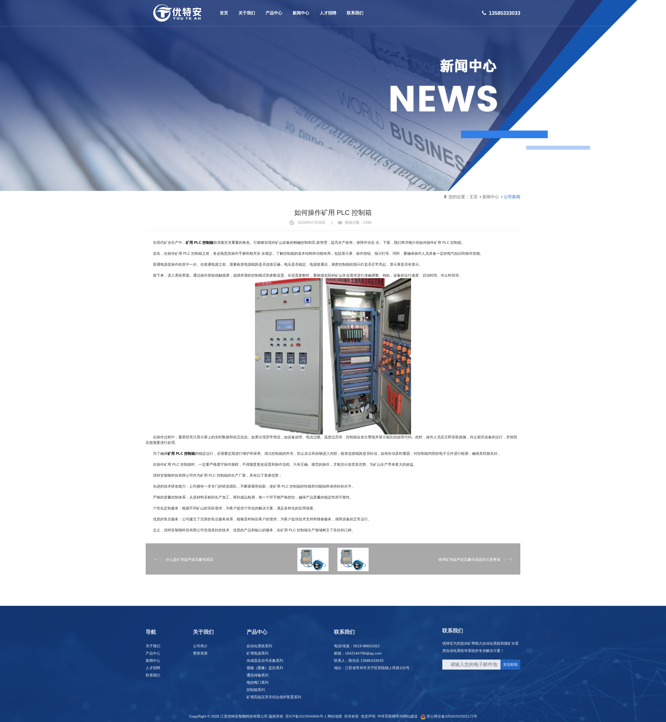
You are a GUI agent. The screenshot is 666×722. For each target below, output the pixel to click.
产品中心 (153, 653)
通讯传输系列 (257, 675)
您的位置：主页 (463, 197)
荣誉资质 (200, 653)
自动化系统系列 (259, 646)
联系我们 (153, 675)
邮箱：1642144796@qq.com (358, 653)
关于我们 (153, 646)
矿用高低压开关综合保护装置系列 (274, 697)
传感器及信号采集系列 (265, 660)
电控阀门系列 (257, 682)
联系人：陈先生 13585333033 (358, 660)
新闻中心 (490, 197)
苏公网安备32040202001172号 (452, 716)
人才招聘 (153, 668)
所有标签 (351, 716)
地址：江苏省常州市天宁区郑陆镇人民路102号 (371, 668)
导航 (151, 632)
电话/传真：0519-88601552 (357, 646)
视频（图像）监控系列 (265, 668)
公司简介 (200, 646)
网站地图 (335, 716)
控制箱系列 (256, 690)
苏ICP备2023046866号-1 (305, 716)
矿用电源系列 (257, 653)
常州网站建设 (407, 716)
